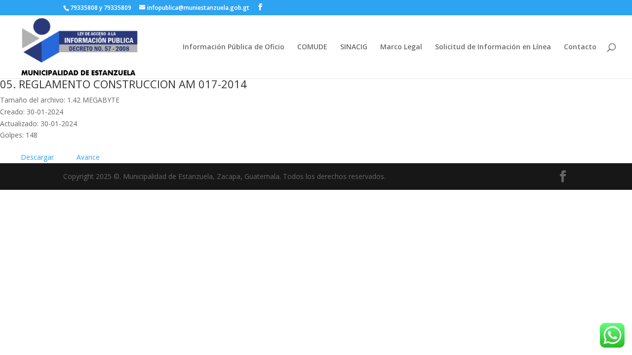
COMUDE (312, 47)
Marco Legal (401, 47)
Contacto (580, 47)
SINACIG (353, 47)
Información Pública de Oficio (233, 47)
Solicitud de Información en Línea (493, 47)
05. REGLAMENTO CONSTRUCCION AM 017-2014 (123, 83)
